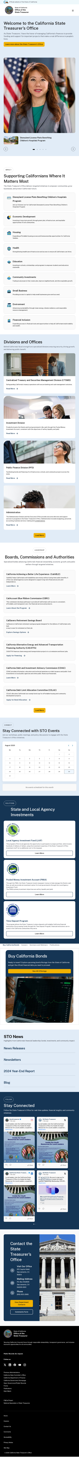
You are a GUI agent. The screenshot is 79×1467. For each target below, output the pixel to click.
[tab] (34, 149)
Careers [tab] (24, 945)
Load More (39, 535)
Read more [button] (8, 1129)
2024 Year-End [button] (19, 1071)
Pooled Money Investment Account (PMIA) (26, 879)
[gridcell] (69, 771)
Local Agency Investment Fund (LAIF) (24, 840)
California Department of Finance (14, 1378)
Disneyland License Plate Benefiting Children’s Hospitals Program (36, 139)
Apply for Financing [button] (16, 656)
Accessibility (8, 1437)
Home (6, 1416)
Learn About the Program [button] (18, 608)
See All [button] (45, 971)
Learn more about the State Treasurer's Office (24, 44)
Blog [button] (7, 1082)
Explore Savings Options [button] (17, 632)
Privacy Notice (8, 1442)
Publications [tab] (54, 945)
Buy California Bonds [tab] (11, 945)
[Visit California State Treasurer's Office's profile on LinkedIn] (7, 1173)
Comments (7, 1432)
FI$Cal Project (8, 1400)
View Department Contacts (22, 1303)
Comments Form (21, 1312)
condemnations (40, 521)
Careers (6, 1421)
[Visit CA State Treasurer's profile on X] (40, 1120)
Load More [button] (39, 710)
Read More (12, 389)
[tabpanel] (39, 83)
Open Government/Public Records (15, 1383)
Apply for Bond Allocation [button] (18, 700)
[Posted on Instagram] (32, 1120)
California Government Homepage (15, 1380)
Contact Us (7, 1426)
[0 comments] (10, 1165)
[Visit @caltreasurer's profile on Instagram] (7, 1120)
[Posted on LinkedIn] (32, 1173)
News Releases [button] (14, 1048)
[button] (3, 1169)
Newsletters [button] (12, 1059)
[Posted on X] (65, 1120)
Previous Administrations (12, 1372)
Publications (8, 1388)
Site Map (6, 1448)
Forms (6, 1386)
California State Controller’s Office (15, 1375)
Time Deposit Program (17, 921)
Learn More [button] (12, 586)
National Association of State (17, 1403)
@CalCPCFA (45, 1177)
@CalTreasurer (46, 1179)
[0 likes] (6, 1218)
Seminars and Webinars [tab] (39, 945)
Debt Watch (7, 1391)
